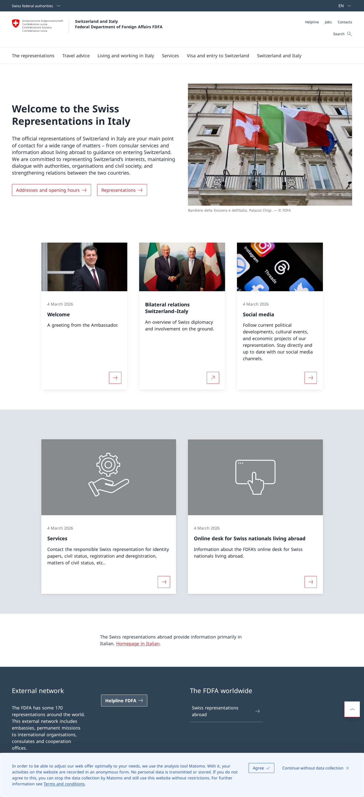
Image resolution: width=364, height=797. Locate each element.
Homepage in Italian (137, 643)
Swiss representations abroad (215, 711)
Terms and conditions (64, 784)
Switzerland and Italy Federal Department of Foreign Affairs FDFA (118, 24)
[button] (33, 56)
